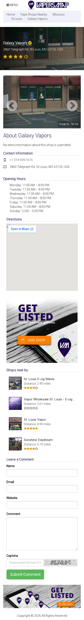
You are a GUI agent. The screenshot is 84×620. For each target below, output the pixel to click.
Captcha (12, 555)
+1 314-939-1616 (21, 160)
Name (10, 466)
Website (11, 498)
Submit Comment (25, 574)
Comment (13, 514)
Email (10, 482)
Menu (13, 5)
